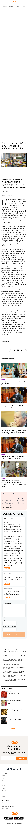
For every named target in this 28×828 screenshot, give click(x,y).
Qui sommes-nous (5, 794)
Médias (2, 783)
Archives (3, 798)
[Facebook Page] (8, 769)
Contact (3, 804)
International (3, 780)
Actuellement (4, 6)
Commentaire (7, 603)
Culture (2, 782)
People (2, 787)
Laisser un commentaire (14, 634)
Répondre (6, 568)
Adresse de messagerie (10, 626)
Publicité (3, 796)
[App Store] (8, 818)
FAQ (2, 802)
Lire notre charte (7, 507)
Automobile (3, 785)
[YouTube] (14, 769)
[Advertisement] (14, 71)
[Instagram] (20, 769)
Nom (4, 620)
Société (23, 6)
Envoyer (21, 758)
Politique (11, 6)
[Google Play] (19, 818)
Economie (17, 6)
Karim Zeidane (6, 191)
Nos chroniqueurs (4, 790)
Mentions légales (4, 808)
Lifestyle (3, 788)
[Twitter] (11, 769)
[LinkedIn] (17, 769)
